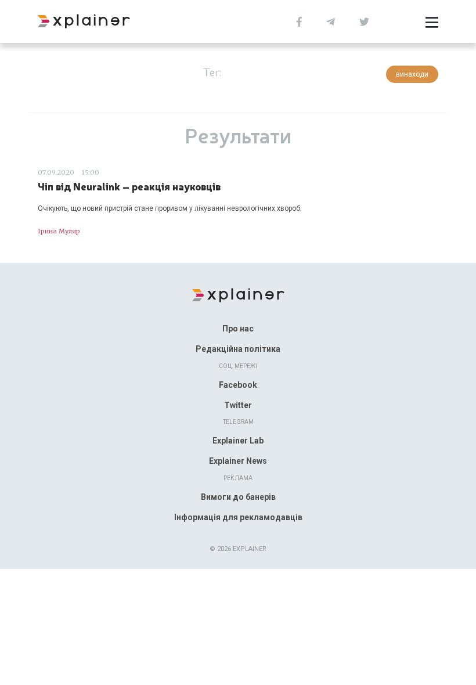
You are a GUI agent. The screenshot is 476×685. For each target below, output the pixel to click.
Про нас (238, 328)
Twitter (238, 405)
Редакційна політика (238, 349)
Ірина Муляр (59, 231)
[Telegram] (330, 20)
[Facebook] (299, 20)
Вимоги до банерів (238, 497)
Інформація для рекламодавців (238, 517)
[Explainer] (238, 294)
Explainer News (238, 461)
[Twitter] (364, 20)
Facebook (238, 385)
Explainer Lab (238, 440)
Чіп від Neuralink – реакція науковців (129, 186)
